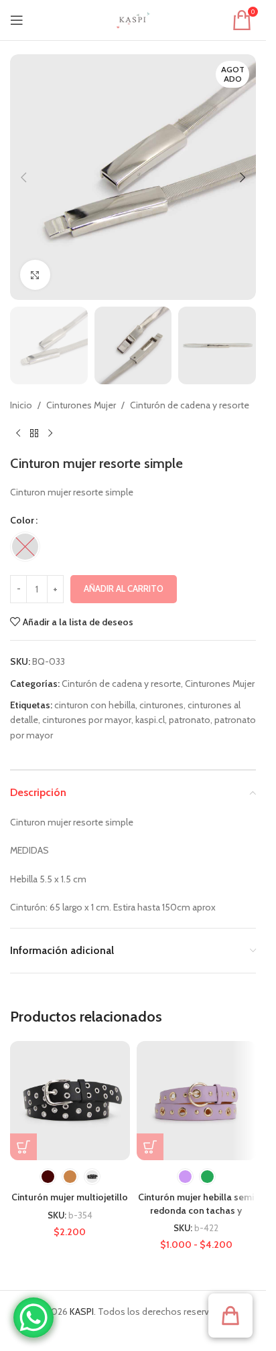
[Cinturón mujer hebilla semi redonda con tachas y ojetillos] (197, 1101)
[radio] (25, 547)
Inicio (21, 405)
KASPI (82, 1311)
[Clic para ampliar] (35, 275)
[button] (23, 177)
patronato (189, 720)
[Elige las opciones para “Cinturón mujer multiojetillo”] (23, 1146)
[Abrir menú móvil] (16, 20)
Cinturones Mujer (81, 405)
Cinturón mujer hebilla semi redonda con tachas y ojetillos (196, 1210)
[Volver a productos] (34, 434)
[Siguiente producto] (50, 434)
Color (22, 520)
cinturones (161, 705)
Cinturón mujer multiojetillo (69, 1197)
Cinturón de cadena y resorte (189, 405)
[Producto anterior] (18, 434)
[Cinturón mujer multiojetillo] (70, 1101)
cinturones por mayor (86, 720)
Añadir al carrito (123, 588)
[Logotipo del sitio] (133, 19)
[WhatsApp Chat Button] (33, 1317)
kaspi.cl (150, 720)
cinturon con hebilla (94, 705)
